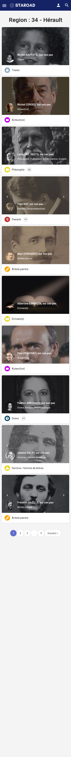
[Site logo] (23, 5)
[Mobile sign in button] (58, 5)
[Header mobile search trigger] (66, 5)
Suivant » (53, 533)
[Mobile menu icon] (4, 5)
